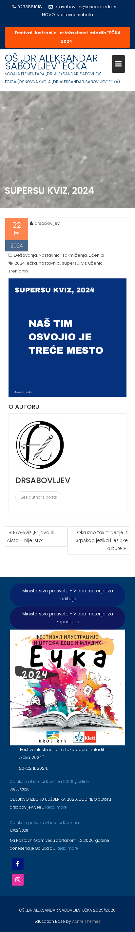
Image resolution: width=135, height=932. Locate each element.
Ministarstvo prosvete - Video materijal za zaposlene (67, 618)
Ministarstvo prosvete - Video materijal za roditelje (67, 595)
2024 (19, 263)
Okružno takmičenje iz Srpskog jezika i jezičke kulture (102, 540)
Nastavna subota (74, 15)
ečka (32, 263)
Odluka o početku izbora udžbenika (44, 822)
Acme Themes (86, 921)
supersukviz (74, 263)
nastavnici (49, 263)
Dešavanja (25, 255)
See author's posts (39, 497)
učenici (96, 263)
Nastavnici (50, 255)
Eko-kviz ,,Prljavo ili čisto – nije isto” (30, 536)
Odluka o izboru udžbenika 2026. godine (49, 781)
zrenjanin (18, 271)
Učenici (96, 255)
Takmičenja (74, 255)
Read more (56, 807)
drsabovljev (47, 223)
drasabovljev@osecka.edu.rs (85, 7)
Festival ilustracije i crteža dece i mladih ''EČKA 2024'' (68, 37)
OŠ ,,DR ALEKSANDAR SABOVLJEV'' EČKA (51, 62)
